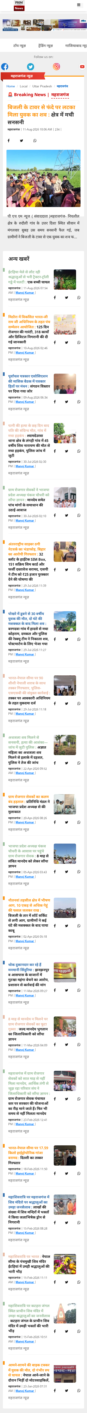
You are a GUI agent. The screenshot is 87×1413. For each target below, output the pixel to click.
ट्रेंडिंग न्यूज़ (45, 45)
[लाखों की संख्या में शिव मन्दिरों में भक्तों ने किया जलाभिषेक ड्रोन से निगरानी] (67, 1205)
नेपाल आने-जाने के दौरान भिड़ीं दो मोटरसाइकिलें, (29, 1372)
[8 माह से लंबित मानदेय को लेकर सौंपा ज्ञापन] (67, 854)
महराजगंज (62, 86)
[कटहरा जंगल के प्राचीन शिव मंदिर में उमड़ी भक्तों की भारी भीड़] (67, 1313)
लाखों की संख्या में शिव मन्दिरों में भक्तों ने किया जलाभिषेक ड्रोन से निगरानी (28, 1210)
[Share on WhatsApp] (79, 297)
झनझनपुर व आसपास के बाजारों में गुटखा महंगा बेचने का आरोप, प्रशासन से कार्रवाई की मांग (28, 974)
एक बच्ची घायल (29, 276)
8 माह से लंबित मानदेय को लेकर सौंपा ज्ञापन (28, 856)
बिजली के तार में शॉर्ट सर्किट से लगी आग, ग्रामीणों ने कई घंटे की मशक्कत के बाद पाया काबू (29, 915)
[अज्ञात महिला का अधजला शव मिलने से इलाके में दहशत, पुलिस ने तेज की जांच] (67, 745)
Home (10, 86)
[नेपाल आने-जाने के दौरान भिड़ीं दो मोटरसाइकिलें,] (67, 1372)
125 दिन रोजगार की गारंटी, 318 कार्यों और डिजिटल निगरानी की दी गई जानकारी (29, 329)
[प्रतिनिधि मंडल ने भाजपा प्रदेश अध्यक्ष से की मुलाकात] (67, 804)
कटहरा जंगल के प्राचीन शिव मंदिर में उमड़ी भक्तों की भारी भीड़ (29, 1318)
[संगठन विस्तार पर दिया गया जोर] (67, 384)
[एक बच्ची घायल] (67, 279)
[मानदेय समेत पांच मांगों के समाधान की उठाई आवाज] (67, 497)
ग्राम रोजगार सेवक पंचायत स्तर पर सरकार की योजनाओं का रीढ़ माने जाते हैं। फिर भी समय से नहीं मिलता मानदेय (29, 1093)
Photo (56, 66)
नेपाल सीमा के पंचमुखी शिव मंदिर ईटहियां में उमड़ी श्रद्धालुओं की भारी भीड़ (29, 1264)
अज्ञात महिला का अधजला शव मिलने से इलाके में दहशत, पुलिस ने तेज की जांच (28, 750)
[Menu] (80, 6)
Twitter (30, 66)
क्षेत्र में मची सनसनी (41, 114)
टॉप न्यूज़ (19, 45)
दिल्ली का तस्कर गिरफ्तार (28, 1155)
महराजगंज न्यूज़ (18, 299)
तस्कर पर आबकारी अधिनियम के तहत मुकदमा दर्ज (29, 690)
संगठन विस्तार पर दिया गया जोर (29, 384)
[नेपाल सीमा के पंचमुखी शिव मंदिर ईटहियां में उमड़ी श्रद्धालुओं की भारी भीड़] (67, 1264)
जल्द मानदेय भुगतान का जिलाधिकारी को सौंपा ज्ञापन (28, 1029)
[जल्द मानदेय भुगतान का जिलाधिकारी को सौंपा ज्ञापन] (67, 1026)
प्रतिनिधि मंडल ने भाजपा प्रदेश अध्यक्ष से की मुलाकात (29, 804)
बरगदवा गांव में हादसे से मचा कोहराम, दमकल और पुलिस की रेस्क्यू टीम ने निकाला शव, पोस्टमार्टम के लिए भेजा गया (28, 628)
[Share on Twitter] (66, 297)
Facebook (4, 66)
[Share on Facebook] (55, 297)
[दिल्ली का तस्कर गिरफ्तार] (67, 1155)
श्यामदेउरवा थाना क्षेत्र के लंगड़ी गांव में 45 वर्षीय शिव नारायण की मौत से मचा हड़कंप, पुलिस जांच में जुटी (29, 440)
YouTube (82, 66)
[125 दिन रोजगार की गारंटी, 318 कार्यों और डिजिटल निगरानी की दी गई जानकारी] (67, 324)
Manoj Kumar (25, 293)
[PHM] (71, 6)
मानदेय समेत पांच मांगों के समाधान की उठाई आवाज (28, 499)
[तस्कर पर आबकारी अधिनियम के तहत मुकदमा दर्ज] (67, 685)
